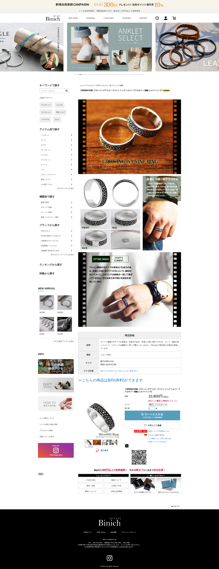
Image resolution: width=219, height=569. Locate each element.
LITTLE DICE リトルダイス (51, 236)
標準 (121, 85)
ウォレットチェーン (48, 174)
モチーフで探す (46, 207)
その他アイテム (46, 184)
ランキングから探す (50, 264)
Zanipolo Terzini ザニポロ (50, 250)
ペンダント (45, 135)
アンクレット (46, 160)
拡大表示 (104, 450)
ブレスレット (46, 150)
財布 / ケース (46, 179)
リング (43, 140)
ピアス (43, 145)
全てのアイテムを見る (65, 188)
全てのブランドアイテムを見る (62, 254)
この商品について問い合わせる (159, 438)
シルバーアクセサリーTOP (90, 85)
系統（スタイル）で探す (50, 217)
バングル (44, 155)
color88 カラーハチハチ (49, 241)
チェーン (44, 165)
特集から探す (47, 273)
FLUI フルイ (45, 231)
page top (176, 506)
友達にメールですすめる (157, 442)
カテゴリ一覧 (106, 85)
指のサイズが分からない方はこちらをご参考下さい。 (120, 371)
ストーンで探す (46, 212)
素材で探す (45, 202)
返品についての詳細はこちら (159, 431)
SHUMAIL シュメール (49, 246)
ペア (42, 169)
